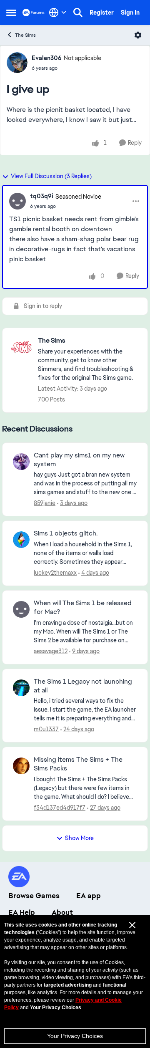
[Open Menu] (138, 35)
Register (102, 12)
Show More (79, 838)
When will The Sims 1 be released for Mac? (83, 607)
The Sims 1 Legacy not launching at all (83, 685)
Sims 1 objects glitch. (66, 533)
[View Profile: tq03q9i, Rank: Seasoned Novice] (17, 201)
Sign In (130, 12)
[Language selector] (57, 12)
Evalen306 (47, 58)
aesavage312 (51, 651)
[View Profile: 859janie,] (21, 461)
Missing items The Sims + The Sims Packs (78, 764)
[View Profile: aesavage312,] (21, 609)
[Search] (78, 13)
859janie (44, 503)
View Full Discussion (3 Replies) (51, 176)
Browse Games (34, 895)
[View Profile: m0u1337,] (21, 687)
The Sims (25, 35)
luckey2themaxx (55, 572)
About (62, 912)
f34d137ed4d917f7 (59, 807)
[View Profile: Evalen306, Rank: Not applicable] (17, 62)
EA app (88, 895)
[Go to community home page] (33, 12)
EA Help (21, 912)
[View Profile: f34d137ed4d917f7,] (21, 766)
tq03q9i (41, 196)
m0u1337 (46, 729)
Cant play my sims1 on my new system (79, 459)
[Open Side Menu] (11, 12)
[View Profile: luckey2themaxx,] (21, 539)
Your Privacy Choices (75, 1036)
